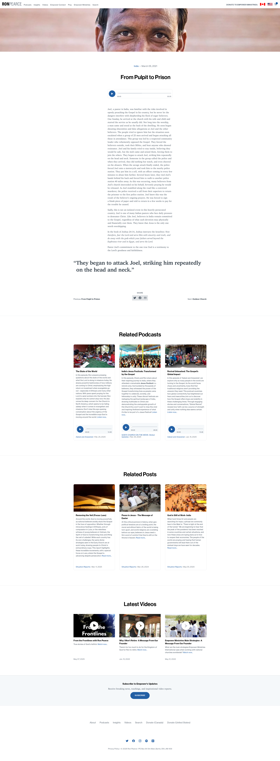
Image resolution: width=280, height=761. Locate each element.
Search (95, 5)
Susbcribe (140, 695)
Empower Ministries (82, 5)
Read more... (107, 556)
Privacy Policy (114, 749)
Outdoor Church (199, 299)
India (136, 66)
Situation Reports (83, 567)
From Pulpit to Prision (90, 299)
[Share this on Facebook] (140, 297)
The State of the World (86, 371)
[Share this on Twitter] (134, 297)
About (93, 722)
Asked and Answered (85, 437)
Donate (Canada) (154, 722)
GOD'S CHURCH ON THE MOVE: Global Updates (138, 436)
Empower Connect (58, 5)
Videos (45, 5)
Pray (70, 5)
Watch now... (103, 644)
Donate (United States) (178, 722)
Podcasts (27, 5)
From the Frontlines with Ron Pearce (91, 640)
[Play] (112, 93)
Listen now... (102, 417)
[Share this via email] (145, 297)
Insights (37, 5)
